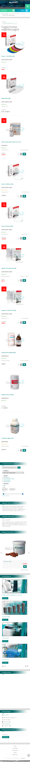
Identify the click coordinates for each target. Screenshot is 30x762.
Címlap (15, 746)
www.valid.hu (6, 715)
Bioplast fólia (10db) (6, 98)
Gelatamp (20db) (7, 561)
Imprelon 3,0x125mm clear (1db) (8, 268)
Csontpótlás (5, 638)
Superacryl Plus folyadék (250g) (8, 352)
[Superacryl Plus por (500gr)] (15, 382)
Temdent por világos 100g (7, 438)
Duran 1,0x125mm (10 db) (7, 184)
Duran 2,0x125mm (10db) (7, 226)
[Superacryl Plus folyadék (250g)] (15, 340)
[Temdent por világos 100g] (15, 425)
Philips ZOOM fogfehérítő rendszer (12, 595)
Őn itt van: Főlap (4, 13)
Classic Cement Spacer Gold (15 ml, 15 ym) (11, 142)
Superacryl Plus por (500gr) (7, 394)
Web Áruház (15, 754)
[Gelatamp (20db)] (15, 547)
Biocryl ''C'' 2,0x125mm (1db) (8, 56)
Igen (5, 485)
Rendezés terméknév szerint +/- (9, 23)
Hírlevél (15, 752)
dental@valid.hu (6, 724)
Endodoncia (5, 659)
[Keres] (19, 468)
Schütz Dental (7, 480)
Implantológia (6, 616)
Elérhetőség (15, 748)
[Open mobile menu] (13, 10)
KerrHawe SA (7, 477)
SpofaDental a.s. (7, 481)
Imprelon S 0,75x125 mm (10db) (8, 310)
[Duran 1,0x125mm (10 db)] (15, 171)
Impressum (23, 758)
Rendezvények (15, 750)
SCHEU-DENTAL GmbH (9, 478)
